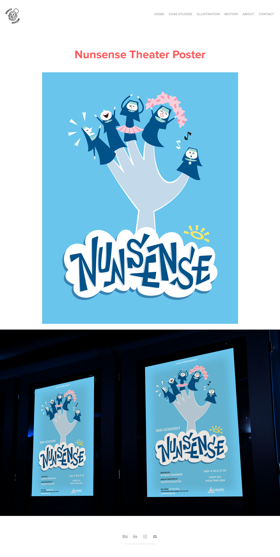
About (248, 14)
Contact (266, 14)
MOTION (231, 14)
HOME (159, 14)
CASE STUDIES (180, 14)
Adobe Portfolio (146, 543)
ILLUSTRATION (208, 14)
